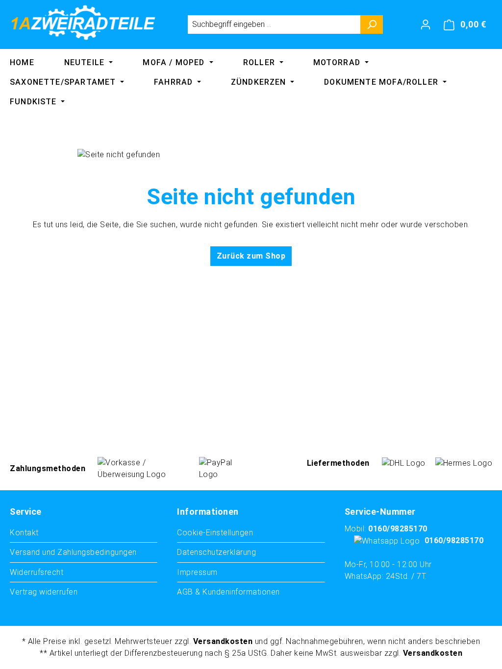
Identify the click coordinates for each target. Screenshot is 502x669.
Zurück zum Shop (251, 256)
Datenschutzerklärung (216, 552)
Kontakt (24, 532)
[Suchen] (371, 24)
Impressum (197, 572)
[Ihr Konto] (425, 24)
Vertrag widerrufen (43, 592)
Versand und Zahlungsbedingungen (73, 552)
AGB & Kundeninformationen (228, 592)
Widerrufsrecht (36, 572)
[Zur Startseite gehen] (83, 22)
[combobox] (274, 24)
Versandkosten (223, 641)
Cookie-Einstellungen (215, 532)
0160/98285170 (397, 528)
